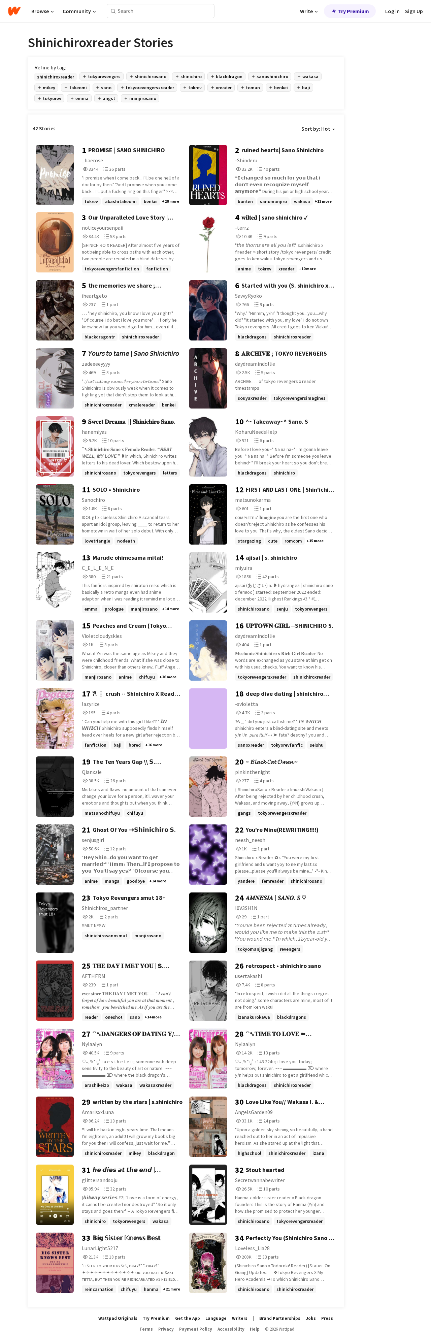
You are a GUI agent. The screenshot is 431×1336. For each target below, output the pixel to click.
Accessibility (231, 1329)
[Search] (113, 11)
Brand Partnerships (279, 1318)
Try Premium (353, 11)
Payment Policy (195, 1329)
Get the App (187, 1318)
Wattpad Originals (117, 1318)
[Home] (14, 11)
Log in (392, 11)
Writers (239, 1318)
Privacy (166, 1329)
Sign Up (414, 11)
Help (255, 1329)
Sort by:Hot (315, 128)
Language (216, 1318)
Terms (146, 1329)
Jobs (311, 1318)
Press (327, 1318)
